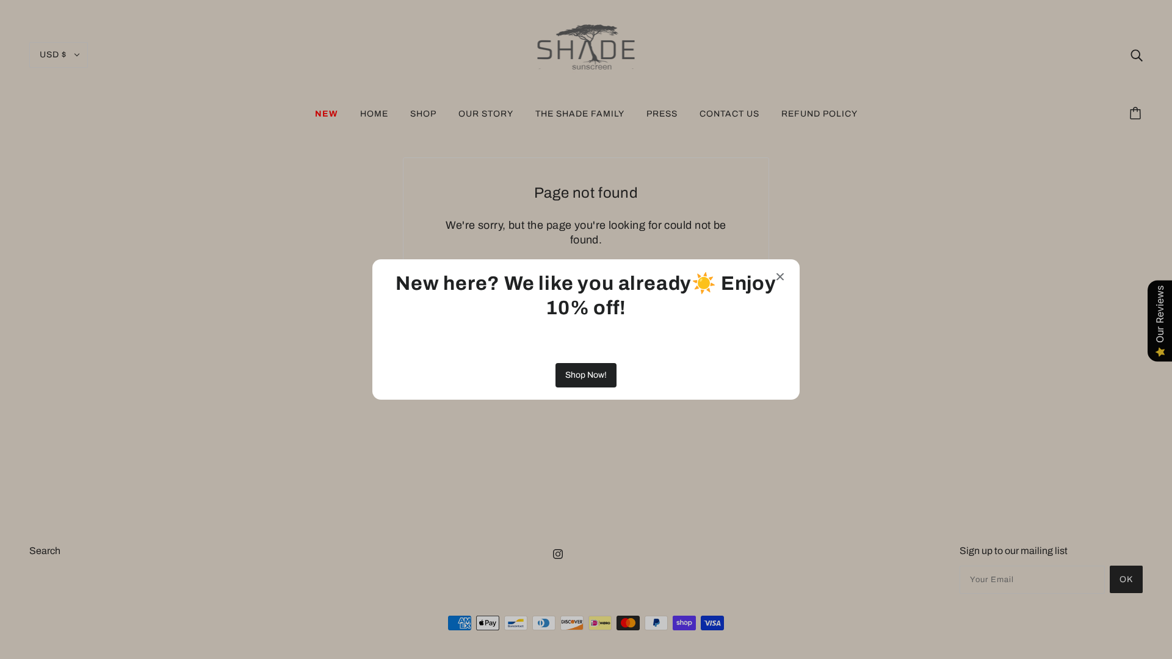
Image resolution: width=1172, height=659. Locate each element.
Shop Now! (586, 375)
